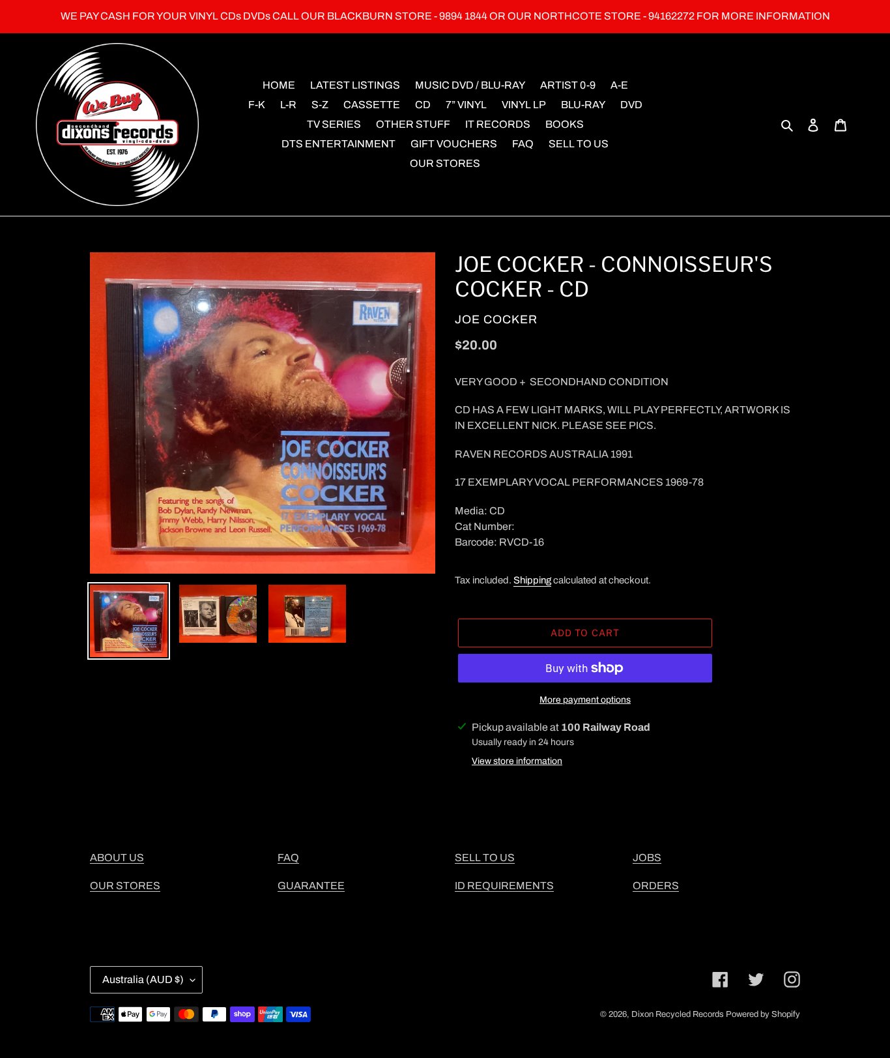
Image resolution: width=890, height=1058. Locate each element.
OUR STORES (125, 885)
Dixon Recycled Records (677, 1014)
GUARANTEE (311, 885)
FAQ (288, 857)
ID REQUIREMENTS (504, 885)
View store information (517, 761)
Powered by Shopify (763, 1014)
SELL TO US (485, 857)
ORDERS (656, 885)
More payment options (585, 700)
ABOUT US (117, 857)
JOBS (647, 857)
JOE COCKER (496, 319)
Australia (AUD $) (143, 979)
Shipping (532, 580)
